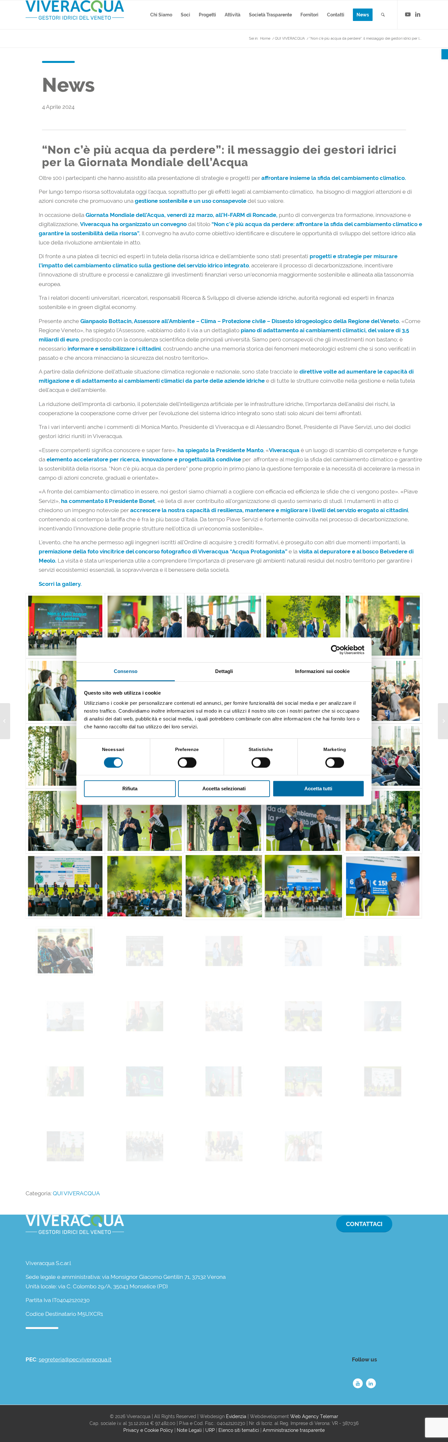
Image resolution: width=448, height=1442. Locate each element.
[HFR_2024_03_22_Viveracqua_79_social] (224, 951)
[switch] (187, 762)
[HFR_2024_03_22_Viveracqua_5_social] (303, 625)
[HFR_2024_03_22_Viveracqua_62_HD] (303, 886)
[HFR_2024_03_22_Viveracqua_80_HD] (303, 951)
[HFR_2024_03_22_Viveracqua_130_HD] (224, 1081)
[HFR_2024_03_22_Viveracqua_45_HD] (65, 886)
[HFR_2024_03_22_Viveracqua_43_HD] (382, 821)
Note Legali (189, 1430)
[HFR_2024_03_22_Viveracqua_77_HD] (65, 951)
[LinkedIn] (371, 1383)
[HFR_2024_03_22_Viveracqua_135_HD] (65, 1146)
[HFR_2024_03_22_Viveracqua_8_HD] (65, 690)
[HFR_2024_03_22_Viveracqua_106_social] (144, 1016)
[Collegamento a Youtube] (408, 14)
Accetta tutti (318, 789)
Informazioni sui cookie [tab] (322, 671)
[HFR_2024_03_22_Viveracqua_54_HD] (144, 886)
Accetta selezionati (224, 789)
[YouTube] (358, 1383)
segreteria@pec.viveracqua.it (75, 1359)
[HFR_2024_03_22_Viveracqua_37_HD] (65, 821)
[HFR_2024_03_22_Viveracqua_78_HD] (144, 951)
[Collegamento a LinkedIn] (417, 14)
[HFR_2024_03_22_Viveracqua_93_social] (65, 1016)
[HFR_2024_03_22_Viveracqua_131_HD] (303, 1081)
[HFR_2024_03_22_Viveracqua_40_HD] (224, 821)
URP (210, 1430)
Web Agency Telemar (314, 1416)
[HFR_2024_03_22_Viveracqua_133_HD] (382, 1081)
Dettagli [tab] (224, 671)
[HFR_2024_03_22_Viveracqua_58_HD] (224, 886)
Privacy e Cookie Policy (148, 1430)
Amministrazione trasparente (294, 1430)
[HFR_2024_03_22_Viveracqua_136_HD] (144, 1146)
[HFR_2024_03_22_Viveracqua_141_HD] (224, 1146)
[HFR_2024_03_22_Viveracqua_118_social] (382, 1016)
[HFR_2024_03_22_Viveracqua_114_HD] (303, 1016)
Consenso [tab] (125, 671)
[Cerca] (383, 14)
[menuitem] (161, 14)
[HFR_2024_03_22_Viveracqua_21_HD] (65, 756)
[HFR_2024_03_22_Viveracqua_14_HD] (382, 690)
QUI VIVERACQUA (76, 1193)
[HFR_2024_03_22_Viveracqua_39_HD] (144, 821)
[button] (444, 54)
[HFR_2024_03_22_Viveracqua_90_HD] (382, 951)
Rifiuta (129, 789)
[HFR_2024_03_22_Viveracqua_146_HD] (303, 1146)
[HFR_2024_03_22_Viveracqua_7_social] (382, 625)
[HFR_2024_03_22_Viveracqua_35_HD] (382, 756)
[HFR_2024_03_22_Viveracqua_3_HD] (144, 625)
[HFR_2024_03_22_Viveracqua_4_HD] (224, 625)
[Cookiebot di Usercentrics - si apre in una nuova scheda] (335, 650)
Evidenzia (236, 1416)
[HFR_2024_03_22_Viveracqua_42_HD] (303, 821)
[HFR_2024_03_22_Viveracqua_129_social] (144, 1081)
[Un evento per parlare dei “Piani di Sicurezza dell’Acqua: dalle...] (5, 721)
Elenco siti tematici (238, 1430)
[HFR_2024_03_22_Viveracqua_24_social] (65, 625)
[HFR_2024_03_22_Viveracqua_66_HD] (382, 886)
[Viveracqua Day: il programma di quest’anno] (443, 721)
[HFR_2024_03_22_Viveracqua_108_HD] (224, 1016)
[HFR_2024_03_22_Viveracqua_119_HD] (65, 1081)
